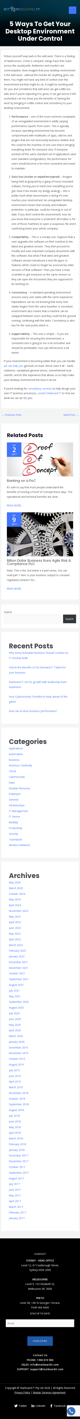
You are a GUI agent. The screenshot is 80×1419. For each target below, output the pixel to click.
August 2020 (16, 1007)
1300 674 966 (45, 1360)
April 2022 (15, 939)
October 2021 (17, 973)
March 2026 (16, 888)
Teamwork (15, 839)
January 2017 (17, 1218)
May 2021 (15, 996)
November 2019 (18, 1053)
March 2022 (16, 945)
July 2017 (14, 1184)
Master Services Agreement (49, 1392)
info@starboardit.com (44, 1364)
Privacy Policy (22, 1392)
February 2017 (17, 1212)
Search (8, 612)
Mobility (13, 822)
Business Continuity (20, 765)
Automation (16, 754)
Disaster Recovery (19, 788)
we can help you (13, 366)
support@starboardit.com (46, 1369)
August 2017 (16, 1178)
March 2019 (16, 1087)
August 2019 (16, 1064)
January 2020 (17, 1041)
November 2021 (18, 968)
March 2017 (16, 1207)
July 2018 (14, 1115)
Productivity (15, 828)
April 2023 (15, 922)
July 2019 (14, 1070)
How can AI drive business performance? (33, 711)
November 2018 (18, 1093)
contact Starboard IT (49, 393)
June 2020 (15, 1019)
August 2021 (16, 985)
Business (14, 760)
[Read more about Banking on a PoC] (40, 459)
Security (13, 833)
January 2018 (17, 1150)
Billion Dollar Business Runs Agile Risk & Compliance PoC (39, 562)
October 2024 (17, 894)
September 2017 (19, 1172)
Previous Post (11, 415)
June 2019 (15, 1076)
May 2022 (15, 933)
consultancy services (40, 388)
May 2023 (15, 916)
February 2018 (17, 1144)
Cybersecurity (17, 777)
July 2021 (14, 990)
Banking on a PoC (21, 480)
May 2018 (15, 1127)
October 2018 (17, 1098)
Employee (15, 794)
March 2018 (16, 1138)
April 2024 (15, 905)
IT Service (14, 816)
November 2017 (18, 1161)
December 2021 (18, 962)
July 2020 (14, 1013)
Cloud (12, 771)
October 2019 (17, 1059)
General (13, 799)
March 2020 (16, 1036)
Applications (16, 748)
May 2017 (15, 1195)
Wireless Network (19, 845)
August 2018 (16, 1110)
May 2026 (15, 882)
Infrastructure (17, 805)
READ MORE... (15, 505)
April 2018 (15, 1132)
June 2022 (15, 928)
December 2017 (18, 1155)
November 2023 (18, 911)
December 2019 (18, 1047)
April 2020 (15, 1030)
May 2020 (15, 1024)
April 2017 (15, 1201)
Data (12, 782)
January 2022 (17, 956)
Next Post (71, 415)
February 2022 (17, 950)
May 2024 (15, 899)
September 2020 (19, 1002)
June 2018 (15, 1121)
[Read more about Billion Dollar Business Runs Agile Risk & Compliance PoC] (40, 534)
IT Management (18, 811)
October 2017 (17, 1167)
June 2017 (15, 1189)
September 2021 (19, 979)
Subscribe (40, 1340)
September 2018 (19, 1104)
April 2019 (15, 1081)
